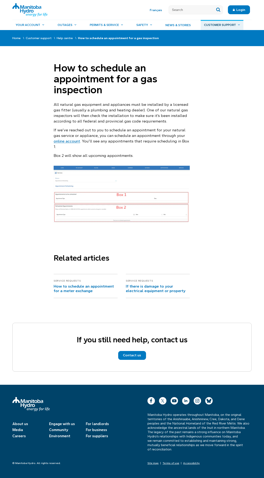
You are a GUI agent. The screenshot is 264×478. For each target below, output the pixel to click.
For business (96, 430)
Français (156, 10)
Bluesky (209, 400)
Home (16, 38)
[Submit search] (218, 9)
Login (240, 10)
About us (20, 424)
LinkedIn (186, 400)
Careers (19, 436)
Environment (59, 436)
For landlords (97, 424)
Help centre (65, 38)
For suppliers (97, 436)
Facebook (151, 400)
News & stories (178, 25)
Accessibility (191, 463)
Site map (153, 463)
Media (17, 430)
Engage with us (62, 424)
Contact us (132, 355)
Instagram (197, 400)
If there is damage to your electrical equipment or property (155, 288)
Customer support (39, 38)
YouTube (174, 400)
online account (67, 141)
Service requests (67, 280)
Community (58, 430)
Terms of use (171, 463)
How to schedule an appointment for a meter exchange (84, 288)
